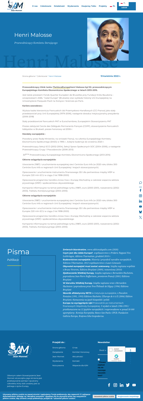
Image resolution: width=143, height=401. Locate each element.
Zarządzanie (57, 352)
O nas (74, 348)
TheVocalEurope (61, 87)
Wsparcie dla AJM (80, 365)
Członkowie (42, 76)
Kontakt (76, 361)
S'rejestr (130, 350)
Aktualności (77, 357)
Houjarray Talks (88, 6)
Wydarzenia (73, 6)
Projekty (103, 6)
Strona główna (28, 76)
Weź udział (124, 6)
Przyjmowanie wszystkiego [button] (128, 396)
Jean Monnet (58, 357)
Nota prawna (58, 365)
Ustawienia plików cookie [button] (104, 396)
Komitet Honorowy (80, 352)
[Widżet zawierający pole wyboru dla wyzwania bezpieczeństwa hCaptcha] (116, 354)
